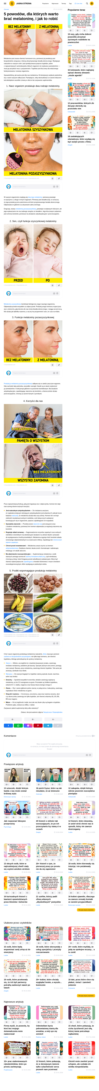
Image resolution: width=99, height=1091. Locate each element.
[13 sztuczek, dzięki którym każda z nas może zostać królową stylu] (17, 775)
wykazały (15, 515)
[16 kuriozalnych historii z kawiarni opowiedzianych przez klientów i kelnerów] (17, 883)
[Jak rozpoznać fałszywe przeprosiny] (17, 808)
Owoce (8, 663)
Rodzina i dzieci (41, 1037)
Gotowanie (71, 988)
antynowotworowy (12, 548)
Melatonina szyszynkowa (12, 304)
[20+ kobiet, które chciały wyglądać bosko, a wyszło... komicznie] (49, 966)
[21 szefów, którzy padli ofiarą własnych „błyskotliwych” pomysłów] (49, 883)
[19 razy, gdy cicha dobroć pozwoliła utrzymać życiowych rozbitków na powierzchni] (81, 21)
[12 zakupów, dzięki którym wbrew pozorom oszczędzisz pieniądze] (81, 775)
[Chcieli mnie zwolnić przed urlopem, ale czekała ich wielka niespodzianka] (81, 1048)
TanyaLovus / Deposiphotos (52, 712)
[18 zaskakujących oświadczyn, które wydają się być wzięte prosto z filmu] (81, 123)
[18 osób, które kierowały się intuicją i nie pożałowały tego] (81, 850)
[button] (13, 719)
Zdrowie (6, 9)
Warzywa (9, 674)
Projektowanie (8, 1070)
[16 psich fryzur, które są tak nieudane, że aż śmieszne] (49, 775)
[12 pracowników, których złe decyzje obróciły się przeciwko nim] (81, 90)
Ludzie (70, 45)
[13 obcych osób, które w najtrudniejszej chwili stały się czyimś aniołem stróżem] (17, 850)
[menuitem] (45, 3)
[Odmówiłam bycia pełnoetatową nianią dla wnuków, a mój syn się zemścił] (49, 1013)
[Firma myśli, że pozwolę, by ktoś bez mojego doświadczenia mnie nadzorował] (17, 1013)
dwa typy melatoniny (35, 197)
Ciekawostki (71, 111)
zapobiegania (28, 561)
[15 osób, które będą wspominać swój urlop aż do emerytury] (17, 934)
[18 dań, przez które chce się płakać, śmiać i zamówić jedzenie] (81, 966)
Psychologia (7, 827)
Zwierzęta (39, 794)
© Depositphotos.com (9, 178)
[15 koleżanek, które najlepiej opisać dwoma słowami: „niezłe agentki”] (81, 57)
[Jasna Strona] (20, 3)
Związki (70, 145)
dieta (44, 654)
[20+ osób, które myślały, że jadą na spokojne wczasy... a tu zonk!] (81, 934)
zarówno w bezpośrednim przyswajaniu (17, 656)
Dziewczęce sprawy (10, 797)
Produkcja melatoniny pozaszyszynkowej (18, 383)
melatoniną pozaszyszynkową (26, 209)
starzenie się (37, 524)
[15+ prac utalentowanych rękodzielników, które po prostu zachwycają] (17, 1048)
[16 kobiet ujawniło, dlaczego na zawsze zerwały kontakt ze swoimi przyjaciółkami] (81, 883)
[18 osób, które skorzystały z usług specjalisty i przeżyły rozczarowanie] (49, 934)
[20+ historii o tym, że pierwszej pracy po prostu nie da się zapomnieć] (49, 850)
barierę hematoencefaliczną (35, 556)
